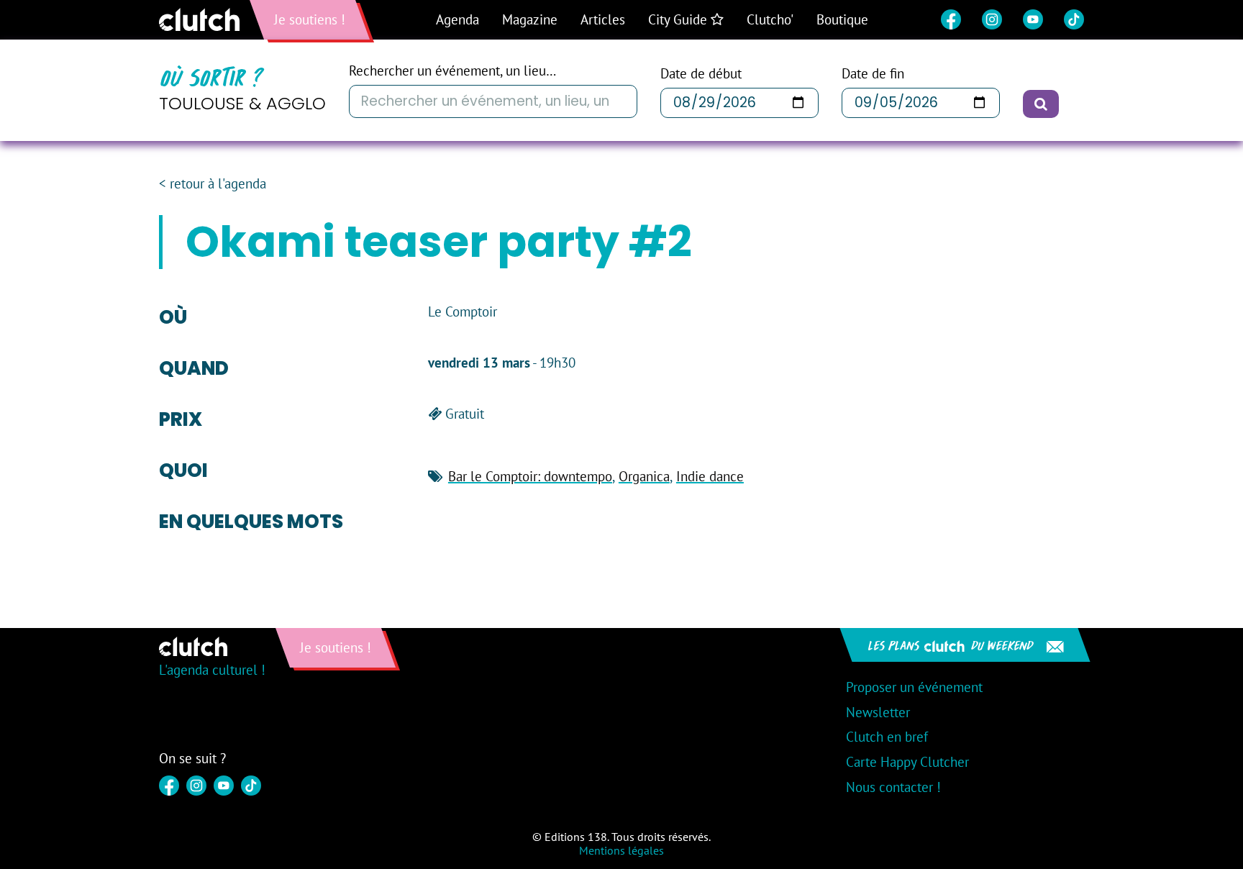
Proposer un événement (914, 687)
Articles (602, 19)
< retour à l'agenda (212, 184)
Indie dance (710, 476)
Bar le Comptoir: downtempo (530, 476)
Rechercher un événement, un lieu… (452, 71)
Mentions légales (621, 850)
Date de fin (873, 73)
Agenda (457, 19)
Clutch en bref (887, 736)
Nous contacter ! (893, 787)
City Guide (679, 19)
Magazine (529, 19)
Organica (644, 476)
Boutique (842, 19)
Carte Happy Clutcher (907, 761)
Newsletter (878, 712)
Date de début (701, 73)
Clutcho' (770, 19)
